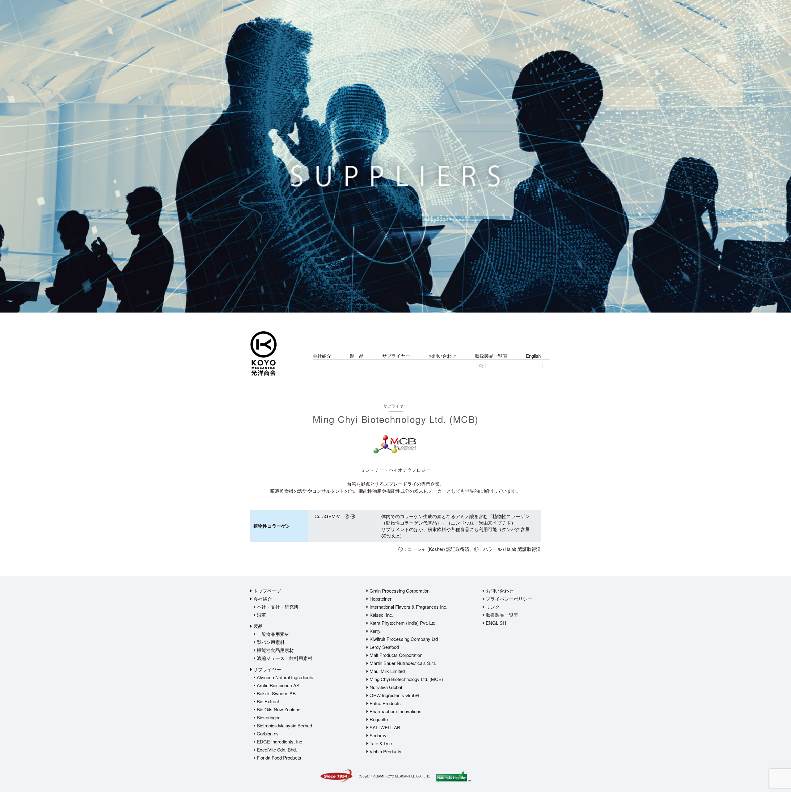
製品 (257, 626)
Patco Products (384, 703)
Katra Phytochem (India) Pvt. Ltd (401, 623)
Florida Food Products (278, 757)
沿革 (261, 614)
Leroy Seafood (383, 647)
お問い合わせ (442, 355)
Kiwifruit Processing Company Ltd (403, 639)
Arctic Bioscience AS (277, 685)
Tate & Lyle (380, 743)
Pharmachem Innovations (394, 711)
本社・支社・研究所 (277, 606)
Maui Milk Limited (386, 671)
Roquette (378, 719)
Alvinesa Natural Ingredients (284, 677)
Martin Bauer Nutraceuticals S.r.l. (402, 663)
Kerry (374, 631)
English (533, 355)
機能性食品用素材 (275, 650)
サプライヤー (396, 355)
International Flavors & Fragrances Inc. (407, 606)
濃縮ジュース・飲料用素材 (284, 658)
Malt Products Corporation (395, 655)
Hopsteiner (379, 598)
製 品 (357, 355)
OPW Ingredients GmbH (393, 695)
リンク (492, 606)
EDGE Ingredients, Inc (279, 741)
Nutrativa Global (385, 687)
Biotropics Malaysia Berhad (284, 725)
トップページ (266, 590)
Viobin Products (384, 751)
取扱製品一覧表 (491, 355)
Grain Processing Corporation (398, 590)
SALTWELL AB (384, 727)
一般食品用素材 (272, 634)
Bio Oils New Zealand (278, 709)
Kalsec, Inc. (380, 614)
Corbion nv (267, 733)
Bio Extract (267, 701)
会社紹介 (322, 355)
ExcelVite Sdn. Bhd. (276, 749)
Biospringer (268, 717)
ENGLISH (495, 623)
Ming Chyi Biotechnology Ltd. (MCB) (405, 679)
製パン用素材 (270, 642)
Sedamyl (377, 735)
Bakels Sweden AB (276, 693)
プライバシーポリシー (508, 598)
